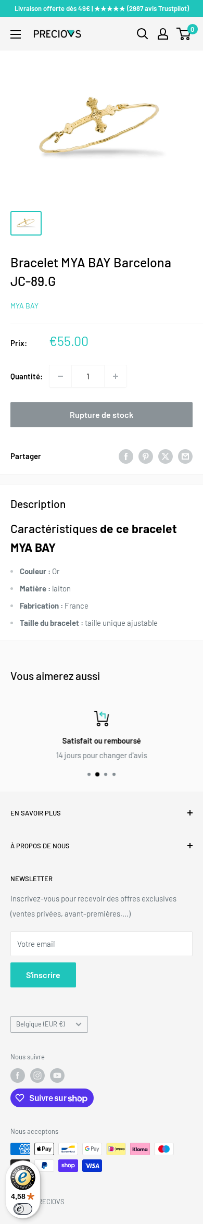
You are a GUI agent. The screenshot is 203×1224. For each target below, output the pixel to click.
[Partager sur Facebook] (126, 456)
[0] (184, 34)
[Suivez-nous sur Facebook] (17, 1075)
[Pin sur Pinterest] (145, 456)
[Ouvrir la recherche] (142, 34)
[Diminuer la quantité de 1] (60, 376)
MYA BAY (24, 305)
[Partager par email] (185, 456)
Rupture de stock (101, 414)
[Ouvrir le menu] (15, 34)
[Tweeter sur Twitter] (165, 456)
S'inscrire (43, 975)
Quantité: (26, 376)
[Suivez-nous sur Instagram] (37, 1075)
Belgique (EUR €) (40, 1024)
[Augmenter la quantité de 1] (115, 376)
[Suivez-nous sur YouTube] (57, 1075)
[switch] (23, 1209)
